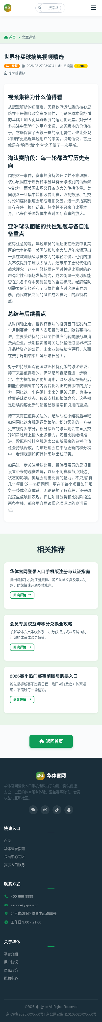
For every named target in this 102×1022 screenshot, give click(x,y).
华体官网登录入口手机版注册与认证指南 (50, 571)
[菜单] (93, 7)
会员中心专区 (14, 857)
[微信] (33, 809)
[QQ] (68, 809)
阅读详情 (19, 595)
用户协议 (11, 962)
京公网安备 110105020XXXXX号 (71, 1014)
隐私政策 (11, 970)
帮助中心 (11, 978)
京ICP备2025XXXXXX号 (24, 1014)
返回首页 (54, 741)
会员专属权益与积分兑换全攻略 (41, 623)
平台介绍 (11, 954)
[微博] (45, 809)
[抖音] (56, 809)
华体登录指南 (14, 849)
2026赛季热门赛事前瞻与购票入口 (44, 676)
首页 (12, 37)
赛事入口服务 (14, 865)
